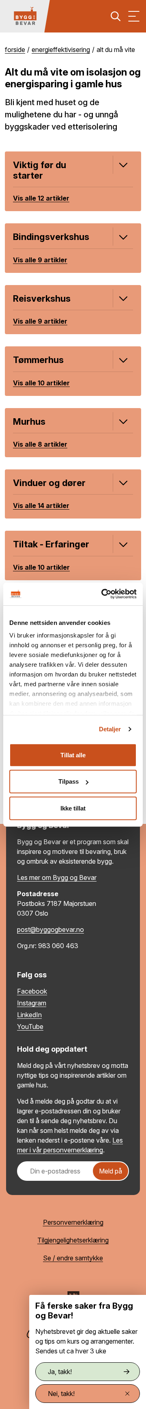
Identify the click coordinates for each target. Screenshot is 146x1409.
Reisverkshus (42, 298)
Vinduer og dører (49, 483)
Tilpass (68, 781)
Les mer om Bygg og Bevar (57, 877)
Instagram (31, 1003)
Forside (15, 49)
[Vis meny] (134, 16)
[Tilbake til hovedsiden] (25, 16)
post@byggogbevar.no (50, 929)
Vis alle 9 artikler (40, 260)
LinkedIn (29, 1015)
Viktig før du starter (39, 170)
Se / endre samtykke (73, 1258)
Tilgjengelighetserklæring (73, 1240)
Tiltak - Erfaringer (51, 544)
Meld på (110, 1171)
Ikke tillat (73, 807)
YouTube (30, 1026)
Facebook (32, 991)
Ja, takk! (60, 1372)
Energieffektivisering (61, 49)
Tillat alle (73, 754)
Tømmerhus (38, 359)
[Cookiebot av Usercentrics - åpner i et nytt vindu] (103, 594)
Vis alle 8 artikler (40, 444)
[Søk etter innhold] (115, 16)
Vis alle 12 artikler (41, 198)
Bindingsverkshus (51, 236)
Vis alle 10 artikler (41, 383)
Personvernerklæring (73, 1222)
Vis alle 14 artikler (41, 505)
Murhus (29, 421)
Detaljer (110, 729)
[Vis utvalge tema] (122, 165)
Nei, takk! (61, 1394)
